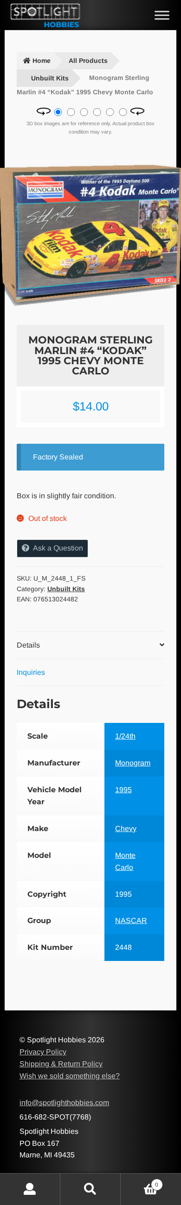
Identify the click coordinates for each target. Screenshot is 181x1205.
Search (90, 1189)
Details (28, 645)
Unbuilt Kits (50, 78)
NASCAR (131, 920)
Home (41, 60)
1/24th (125, 736)
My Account (30, 1189)
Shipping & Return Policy (61, 1064)
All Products (88, 60)
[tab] (90, 645)
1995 (123, 790)
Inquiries (31, 672)
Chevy (125, 828)
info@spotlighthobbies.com (64, 1103)
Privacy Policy (42, 1052)
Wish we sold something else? (69, 1076)
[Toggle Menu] (162, 15)
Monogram (132, 763)
